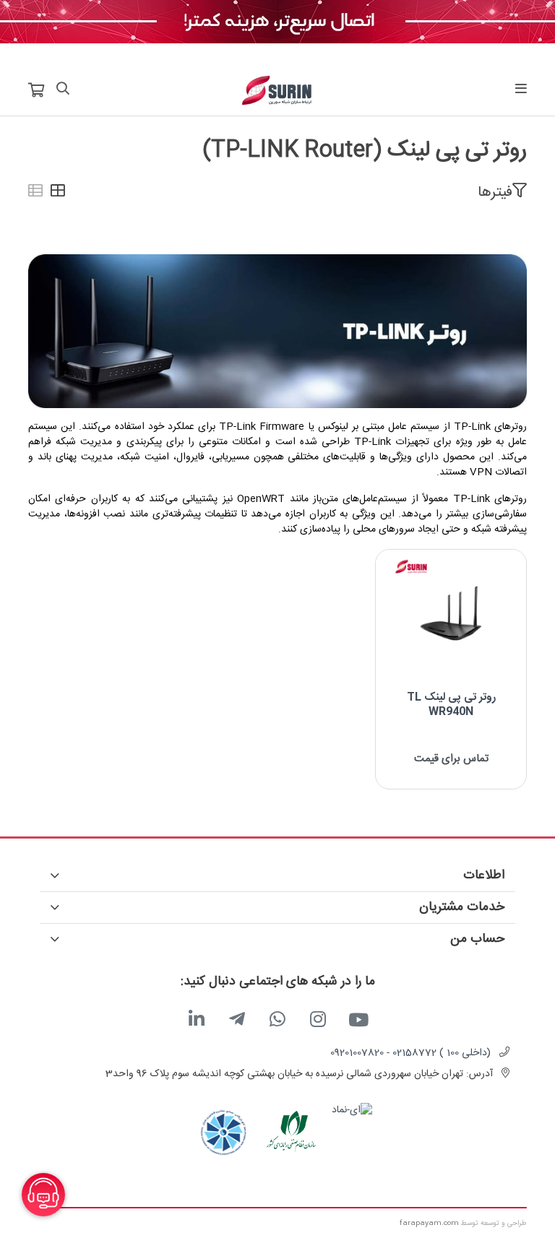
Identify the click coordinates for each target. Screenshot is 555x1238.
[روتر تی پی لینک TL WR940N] (451, 615)
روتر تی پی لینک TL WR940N (451, 704)
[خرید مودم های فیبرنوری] (277, 22)
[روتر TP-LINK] (277, 331)
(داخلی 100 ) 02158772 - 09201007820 (410, 1053)
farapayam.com (429, 1223)
